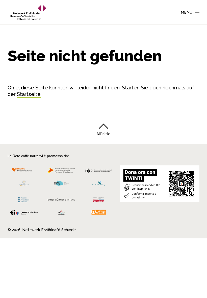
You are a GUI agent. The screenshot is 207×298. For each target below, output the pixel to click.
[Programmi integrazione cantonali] (61, 213)
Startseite (29, 94)
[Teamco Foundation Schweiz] (24, 199)
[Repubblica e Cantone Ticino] (24, 213)
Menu (186, 12)
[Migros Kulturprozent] (24, 171)
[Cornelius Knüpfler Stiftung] (24, 184)
